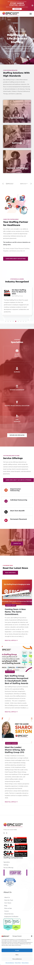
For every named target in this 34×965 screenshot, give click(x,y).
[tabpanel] (17, 301)
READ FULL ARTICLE (10, 638)
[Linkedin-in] (4, 831)
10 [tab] (28, 318)
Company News (10, 603)
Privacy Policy (18, 962)
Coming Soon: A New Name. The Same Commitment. (15, 610)
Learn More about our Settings (16, 258)
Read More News (10, 571)
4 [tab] (13, 319)
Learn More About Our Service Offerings (18, 478)
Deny (17, 954)
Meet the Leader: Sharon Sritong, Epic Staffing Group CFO (15, 748)
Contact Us (17, 541)
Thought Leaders (11, 741)
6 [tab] (18, 319)
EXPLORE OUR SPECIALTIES (17, 433)
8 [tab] (23, 319)
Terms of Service (25, 962)
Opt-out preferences (10, 962)
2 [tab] (8, 319)
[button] (31, 936)
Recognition (10, 669)
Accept (17, 950)
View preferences (17, 959)
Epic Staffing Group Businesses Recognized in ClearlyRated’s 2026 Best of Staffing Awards (17, 678)
